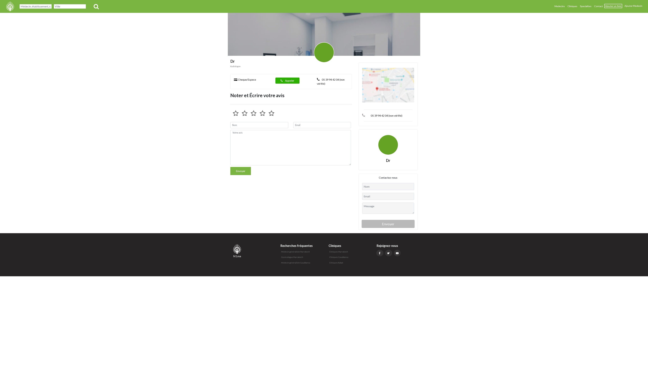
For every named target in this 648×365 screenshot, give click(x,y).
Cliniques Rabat (336, 263)
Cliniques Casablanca (338, 257)
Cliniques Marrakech (338, 252)
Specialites (585, 6)
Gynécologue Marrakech (292, 257)
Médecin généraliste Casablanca (295, 263)
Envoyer (240, 171)
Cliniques (572, 6)
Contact (598, 6)
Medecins (560, 6)
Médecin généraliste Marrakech (295, 252)
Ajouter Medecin (633, 5)
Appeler (289, 80)
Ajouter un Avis (613, 6)
